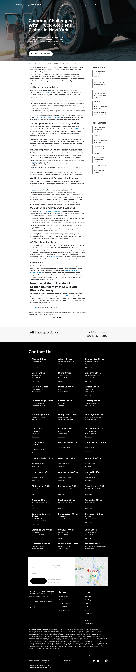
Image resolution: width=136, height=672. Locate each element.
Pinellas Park (48, 634)
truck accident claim (64, 72)
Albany (58, 638)
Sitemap (68, 663)
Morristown (68, 639)
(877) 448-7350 (69, 5)
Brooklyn (47, 638)
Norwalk (84, 633)
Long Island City (33, 641)
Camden (45, 631)
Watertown (44, 643)
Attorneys (88, 603)
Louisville (82, 636)
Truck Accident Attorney (47, 655)
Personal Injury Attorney (89, 655)
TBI (49, 189)
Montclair (54, 639)
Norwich (42, 634)
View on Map (35, 367)
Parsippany (31, 638)
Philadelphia (97, 634)
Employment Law (65, 610)
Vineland (98, 629)
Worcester (56, 636)
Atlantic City (69, 629)
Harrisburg (79, 634)
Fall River (62, 636)
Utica (70, 638)
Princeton (65, 641)
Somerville (62, 643)
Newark (50, 631)
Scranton (50, 636)
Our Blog (88, 600)
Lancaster (85, 634)
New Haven (102, 633)
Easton (67, 634)
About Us (88, 596)
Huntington (93, 631)
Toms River (101, 636)
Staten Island (64, 638)
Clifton (61, 631)
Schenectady (77, 631)
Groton (57, 643)
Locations (88, 617)
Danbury (79, 633)
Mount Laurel (83, 643)
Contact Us (88, 610)
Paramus (51, 629)
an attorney (54, 256)
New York (38, 63)
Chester (38, 643)
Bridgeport (31, 634)
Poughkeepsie (42, 641)
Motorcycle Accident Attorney (63, 655)
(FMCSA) (77, 129)
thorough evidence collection (49, 211)
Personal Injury (64, 596)
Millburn (86, 629)
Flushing (104, 639)
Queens (80, 638)
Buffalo (62, 633)
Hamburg (68, 643)
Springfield (76, 636)
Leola (92, 634)
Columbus (95, 636)
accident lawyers (70, 296)
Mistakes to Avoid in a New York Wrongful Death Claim (99, 159)
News (33, 63)
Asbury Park (92, 629)
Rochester (100, 631)
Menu (101, 5)
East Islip (42, 633)
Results (87, 620)
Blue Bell (89, 643)
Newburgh (48, 633)
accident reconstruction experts (48, 117)
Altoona (49, 639)
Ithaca (81, 641)
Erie (89, 634)
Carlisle (99, 641)
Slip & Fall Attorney (77, 655)
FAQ (86, 606)
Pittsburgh (31, 636)
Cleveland (88, 636)
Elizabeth (56, 631)
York (78, 641)
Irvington (89, 639)
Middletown (36, 633)
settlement (35, 162)
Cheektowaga (88, 641)
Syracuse (74, 638)
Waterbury (98, 638)
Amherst (49, 641)
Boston (30, 639)
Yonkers (66, 633)
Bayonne (74, 639)
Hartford (95, 633)
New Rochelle (86, 631)
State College (72, 641)
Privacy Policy (68, 660)
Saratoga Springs (57, 641)
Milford (37, 634)
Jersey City (57, 629)
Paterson (37, 638)
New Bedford (69, 636)
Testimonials (89, 623)
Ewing (42, 638)
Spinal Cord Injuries (38, 190)
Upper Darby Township (39, 639)
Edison (81, 629)
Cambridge (51, 643)
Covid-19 (61, 600)
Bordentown (32, 631)
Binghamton (55, 633)
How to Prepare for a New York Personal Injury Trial (99, 74)
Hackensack (75, 643)
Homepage (88, 613)
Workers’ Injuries (64, 603)
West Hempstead (68, 631)
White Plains (73, 633)
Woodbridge (60, 639)
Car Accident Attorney (34, 655)
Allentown (72, 634)
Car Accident (63, 606)
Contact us (34, 307)
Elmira (30, 633)
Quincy (94, 641)
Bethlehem (44, 636)
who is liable (44, 92)
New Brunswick (81, 639)
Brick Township (97, 639)
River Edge (39, 631)
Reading (104, 638)
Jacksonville (55, 634)
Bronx (84, 638)
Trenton (63, 629)
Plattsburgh (31, 643)
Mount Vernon (91, 638)
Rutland (62, 634)
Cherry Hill (76, 629)
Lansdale (37, 636)
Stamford (90, 633)
